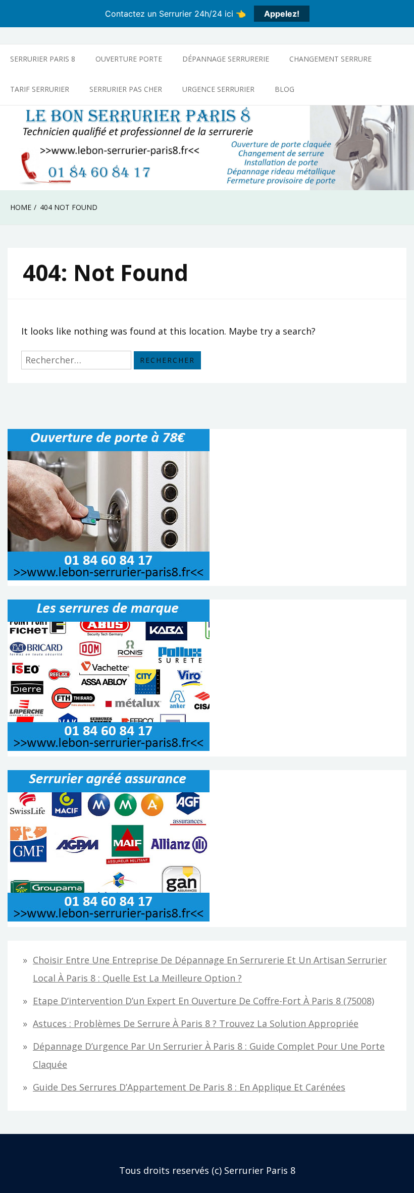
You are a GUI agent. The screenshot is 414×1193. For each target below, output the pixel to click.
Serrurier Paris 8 (42, 59)
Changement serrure (330, 59)
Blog (284, 89)
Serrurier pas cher (125, 89)
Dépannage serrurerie (225, 59)
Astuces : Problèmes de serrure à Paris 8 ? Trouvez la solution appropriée (195, 1023)
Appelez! (281, 14)
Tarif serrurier (39, 89)
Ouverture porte (128, 59)
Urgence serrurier (218, 89)
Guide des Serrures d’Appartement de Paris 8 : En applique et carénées (189, 1087)
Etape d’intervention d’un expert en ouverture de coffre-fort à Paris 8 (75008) (203, 1001)
